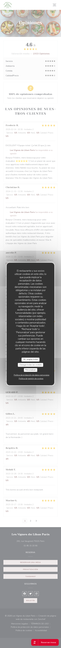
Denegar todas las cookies (30, 364)
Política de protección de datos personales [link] (31, 375)
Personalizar (30, 370)
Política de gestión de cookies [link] (31, 378)
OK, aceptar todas (30, 359)
